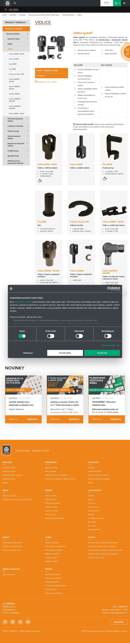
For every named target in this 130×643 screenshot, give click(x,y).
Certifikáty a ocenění (96, 518)
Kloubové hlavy (14, 39)
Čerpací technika (94, 471)
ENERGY (6, 537)
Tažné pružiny (50, 499)
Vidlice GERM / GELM (16, 54)
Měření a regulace (10, 496)
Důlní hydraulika (9, 574)
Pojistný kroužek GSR (16, 74)
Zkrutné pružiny (51, 511)
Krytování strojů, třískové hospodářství (103, 554)
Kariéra (90, 499)
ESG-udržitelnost (94, 529)
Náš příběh (92, 522)
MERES (5, 490)
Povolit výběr (65, 353)
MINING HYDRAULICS (11, 569)
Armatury (91, 468)
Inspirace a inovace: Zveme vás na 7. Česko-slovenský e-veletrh (65, 403)
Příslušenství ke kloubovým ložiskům (15, 162)
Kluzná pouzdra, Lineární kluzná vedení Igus (105, 550)
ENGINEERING (50, 462)
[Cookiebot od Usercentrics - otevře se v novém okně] (109, 289)
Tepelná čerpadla (52, 543)
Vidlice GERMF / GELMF (14, 80)
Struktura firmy (93, 511)
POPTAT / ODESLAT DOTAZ (47, 71)
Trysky (90, 482)
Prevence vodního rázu (12, 550)
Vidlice (10, 49)
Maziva (5, 482)
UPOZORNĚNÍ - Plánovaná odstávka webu (103, 403)
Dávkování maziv (9, 471)
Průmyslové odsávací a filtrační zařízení (60, 479)
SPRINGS (48, 490)
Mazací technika (9, 479)
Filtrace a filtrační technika (98, 475)
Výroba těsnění (51, 589)
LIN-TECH (13, 9)
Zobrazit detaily (108, 345)
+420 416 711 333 (118, 609)
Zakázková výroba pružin (55, 518)
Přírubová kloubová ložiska (15, 120)
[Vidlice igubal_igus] (51, 47)
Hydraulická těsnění (53, 574)
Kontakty (91, 496)
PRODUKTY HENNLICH (15, 22)
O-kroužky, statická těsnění (55, 586)
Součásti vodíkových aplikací (99, 479)
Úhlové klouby (13, 131)
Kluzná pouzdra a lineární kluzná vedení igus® (44, 15)
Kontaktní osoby (22, 450)
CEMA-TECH (7, 462)
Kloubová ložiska (68, 15)
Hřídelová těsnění (52, 582)
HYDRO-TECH (93, 462)
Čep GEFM (13, 64)
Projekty (91, 514)
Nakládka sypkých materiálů (56, 475)
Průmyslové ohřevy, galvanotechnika (17, 499)
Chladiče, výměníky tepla (12, 546)
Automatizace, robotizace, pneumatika (102, 543)
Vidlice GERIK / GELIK (16, 113)
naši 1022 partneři (23, 302)
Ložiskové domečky (15, 126)
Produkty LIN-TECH (13, 29)
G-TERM (48, 537)
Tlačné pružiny (51, 496)
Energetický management (55, 546)
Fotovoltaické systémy (54, 550)
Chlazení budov (51, 558)
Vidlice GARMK (14, 94)
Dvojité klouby (13, 151)
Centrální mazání (9, 468)
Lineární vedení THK (96, 558)
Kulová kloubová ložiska (14, 137)
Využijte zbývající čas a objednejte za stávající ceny (21, 403)
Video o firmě (93, 507)
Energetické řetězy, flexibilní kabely (102, 546)
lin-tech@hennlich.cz (118, 613)
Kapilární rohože (51, 561)
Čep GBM (12, 69)
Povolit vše (102, 353)
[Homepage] (6, 450)
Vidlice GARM (14, 59)
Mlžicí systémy (50, 471)
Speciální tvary (13, 156)
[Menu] (124, 3)
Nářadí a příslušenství (53, 593)
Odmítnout (28, 353)
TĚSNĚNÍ (48, 569)
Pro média (92, 526)
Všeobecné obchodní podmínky (99, 631)
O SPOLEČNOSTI (94, 490)
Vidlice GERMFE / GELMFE (15, 100)
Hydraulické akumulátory (12, 543)
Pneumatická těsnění (53, 578)
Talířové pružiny (51, 507)
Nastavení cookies (120, 631)
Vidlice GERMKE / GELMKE (15, 107)
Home (5, 15)
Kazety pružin (50, 514)
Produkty (22, 15)
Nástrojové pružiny (52, 503)
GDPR (84, 631)
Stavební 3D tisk (51, 468)
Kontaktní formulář (40, 450)
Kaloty (10, 44)
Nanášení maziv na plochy (13, 475)
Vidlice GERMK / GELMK (14, 88)
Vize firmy (92, 503)
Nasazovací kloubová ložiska (16, 144)
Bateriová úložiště (52, 554)
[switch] (50, 336)
